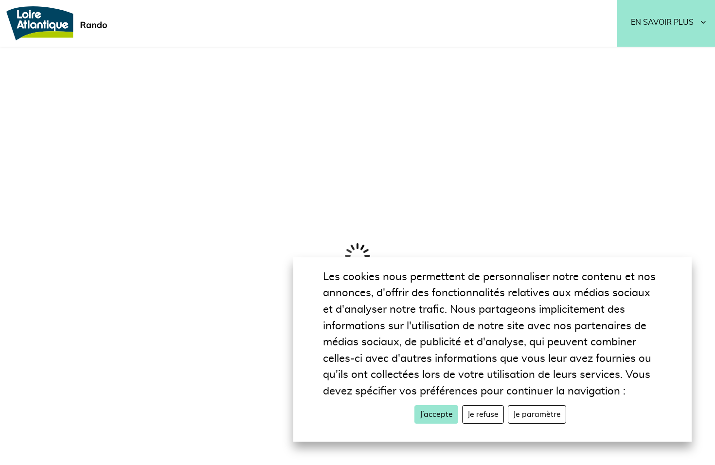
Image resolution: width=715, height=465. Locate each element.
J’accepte (436, 414)
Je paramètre (537, 414)
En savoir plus (662, 22)
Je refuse (483, 414)
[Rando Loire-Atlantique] (60, 23)
